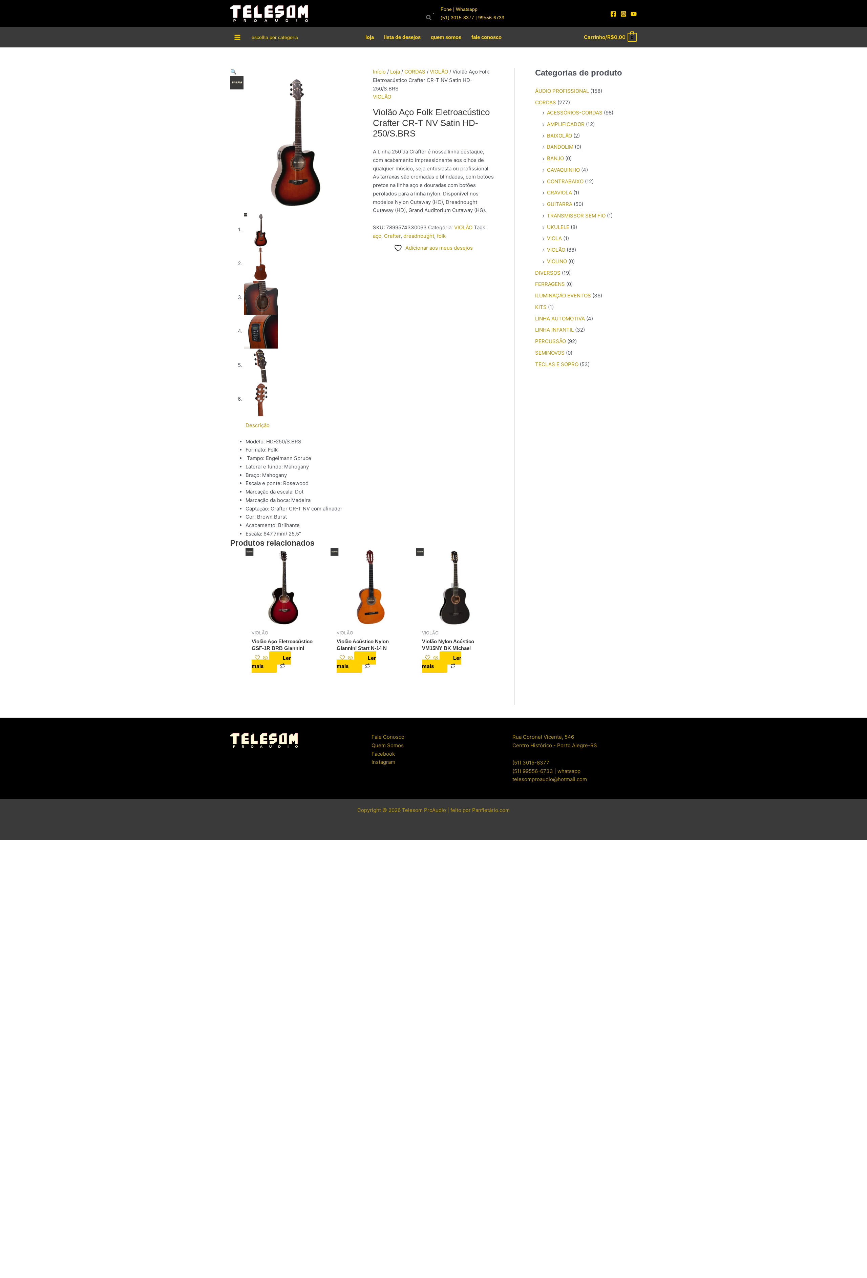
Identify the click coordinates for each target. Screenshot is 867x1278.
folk (441, 236)
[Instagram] (623, 14)
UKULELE (558, 227)
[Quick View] (265, 658)
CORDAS (414, 71)
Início (379, 71)
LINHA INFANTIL (554, 330)
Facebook (383, 754)
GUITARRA (559, 204)
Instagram (383, 762)
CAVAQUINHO (563, 170)
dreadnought (418, 236)
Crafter (392, 236)
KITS (541, 307)
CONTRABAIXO (565, 181)
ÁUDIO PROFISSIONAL (562, 91)
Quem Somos (388, 745)
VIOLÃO (439, 71)
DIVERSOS (548, 273)
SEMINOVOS (550, 353)
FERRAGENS (550, 284)
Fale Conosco (388, 737)
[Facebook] (613, 14)
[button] (296, 72)
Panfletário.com (491, 810)
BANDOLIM (560, 147)
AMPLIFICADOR (566, 124)
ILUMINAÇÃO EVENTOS (563, 295)
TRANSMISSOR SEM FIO (576, 215)
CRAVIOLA (559, 192)
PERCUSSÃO (550, 341)
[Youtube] (634, 14)
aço (377, 236)
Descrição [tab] (258, 425)
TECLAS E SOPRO (556, 364)
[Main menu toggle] (237, 37)
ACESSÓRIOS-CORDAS (574, 112)
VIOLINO (557, 261)
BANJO (555, 158)
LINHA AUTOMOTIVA (560, 318)
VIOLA (554, 238)
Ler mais (271, 662)
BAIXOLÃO (559, 135)
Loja (395, 71)
